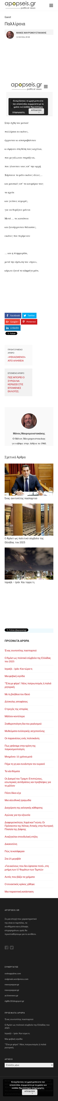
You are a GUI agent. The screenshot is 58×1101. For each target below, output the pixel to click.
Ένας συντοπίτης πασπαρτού (21, 650)
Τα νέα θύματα (12, 771)
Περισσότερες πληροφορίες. (31, 1088)
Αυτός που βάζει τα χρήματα (20, 876)
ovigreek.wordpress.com (16, 979)
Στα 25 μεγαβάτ (13, 858)
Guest (8, 17)
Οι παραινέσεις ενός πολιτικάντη (22, 738)
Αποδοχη (29, 1091)
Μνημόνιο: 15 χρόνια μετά (18, 756)
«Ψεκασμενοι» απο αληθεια (17, 359)
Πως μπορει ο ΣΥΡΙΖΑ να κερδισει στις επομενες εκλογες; (16, 384)
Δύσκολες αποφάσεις (16, 701)
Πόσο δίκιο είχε (13, 792)
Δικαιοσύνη (11, 843)
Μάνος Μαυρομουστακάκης (29, 433)
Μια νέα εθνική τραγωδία (18, 800)
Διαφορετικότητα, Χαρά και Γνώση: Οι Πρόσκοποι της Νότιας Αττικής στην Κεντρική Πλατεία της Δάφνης (29, 826)
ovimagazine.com (13, 973)
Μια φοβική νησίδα (15, 676)
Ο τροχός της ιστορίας (16, 708)
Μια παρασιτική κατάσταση (19, 891)
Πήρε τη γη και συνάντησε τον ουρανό (25, 763)
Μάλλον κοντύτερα (15, 716)
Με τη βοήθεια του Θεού (17, 694)
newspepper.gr (12, 984)
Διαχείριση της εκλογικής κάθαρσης (24, 807)
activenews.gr (11, 995)
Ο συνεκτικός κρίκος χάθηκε (20, 884)
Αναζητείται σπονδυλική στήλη (21, 836)
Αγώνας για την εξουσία (17, 814)
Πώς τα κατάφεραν (15, 851)
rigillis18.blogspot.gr (14, 1001)
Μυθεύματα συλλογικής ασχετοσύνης (25, 730)
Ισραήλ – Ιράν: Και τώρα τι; (19, 668)
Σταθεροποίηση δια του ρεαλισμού (23, 723)
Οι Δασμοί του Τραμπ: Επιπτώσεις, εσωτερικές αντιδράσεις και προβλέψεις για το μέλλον (28, 782)
